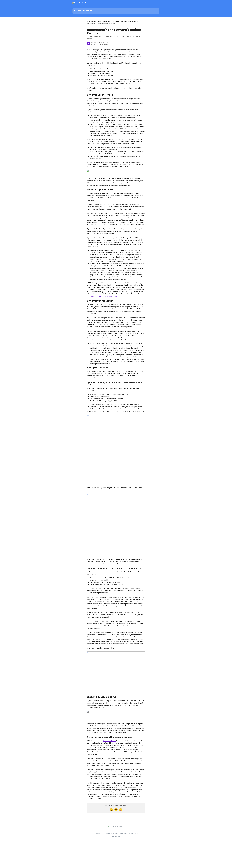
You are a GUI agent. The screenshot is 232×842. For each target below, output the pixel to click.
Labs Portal (123, 833)
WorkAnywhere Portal (111, 833)
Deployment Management (129, 21)
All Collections (91, 21)
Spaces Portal (133, 833)
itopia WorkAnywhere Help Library (108, 21)
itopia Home (98, 833)
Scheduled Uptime (109, 741)
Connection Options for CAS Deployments (102, 296)
